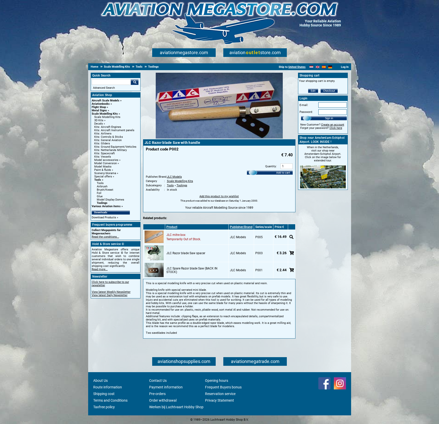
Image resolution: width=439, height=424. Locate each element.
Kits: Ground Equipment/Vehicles (115, 146)
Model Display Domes (110, 199)
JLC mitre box (175, 235)
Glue (100, 196)
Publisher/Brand (241, 227)
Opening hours (216, 380)
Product (171, 227)
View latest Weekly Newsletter (111, 292)
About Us (100, 380)
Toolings (102, 203)
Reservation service (220, 394)
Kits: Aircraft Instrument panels (114, 130)
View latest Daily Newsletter (110, 295)
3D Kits (98, 120)
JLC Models (174, 176)
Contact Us (158, 380)
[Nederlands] (311, 67)
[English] (318, 67)
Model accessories (106, 160)
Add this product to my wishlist (219, 196)
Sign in (329, 118)
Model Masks (103, 166)
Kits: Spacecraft (104, 153)
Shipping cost (104, 394)
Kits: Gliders (102, 143)
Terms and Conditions (110, 400)
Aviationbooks (101, 103)
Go (134, 82)
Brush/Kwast (105, 189)
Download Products (104, 217)
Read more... (100, 269)
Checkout (329, 91)
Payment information (166, 387)
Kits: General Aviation (108, 140)
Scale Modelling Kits (105, 113)
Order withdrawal (163, 400)
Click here (336, 128)
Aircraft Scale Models (105, 100)
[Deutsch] (330, 67)
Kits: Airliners (103, 133)
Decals (98, 123)
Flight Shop (99, 107)
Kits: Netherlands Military (110, 150)
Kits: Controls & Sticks (108, 137)
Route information (107, 387)
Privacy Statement (219, 400)
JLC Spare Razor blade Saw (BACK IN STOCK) (191, 270)
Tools (97, 179)
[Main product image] (219, 137)
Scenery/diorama (105, 173)
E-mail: (304, 105)
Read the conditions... (105, 236)
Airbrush (102, 186)
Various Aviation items (106, 206)
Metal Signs (99, 110)
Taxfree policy (104, 407)
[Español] (324, 67)
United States (297, 67)
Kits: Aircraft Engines (107, 127)
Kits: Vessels (102, 156)
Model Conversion (105, 163)
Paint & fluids (102, 170)
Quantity (270, 166)
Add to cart (283, 172)
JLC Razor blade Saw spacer (185, 253)
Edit (313, 91)
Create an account (332, 124)
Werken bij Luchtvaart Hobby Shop (176, 407)
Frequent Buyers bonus (223, 387)
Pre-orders (157, 394)
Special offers (103, 176)
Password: (306, 112)
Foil (99, 193)
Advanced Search (104, 87)
